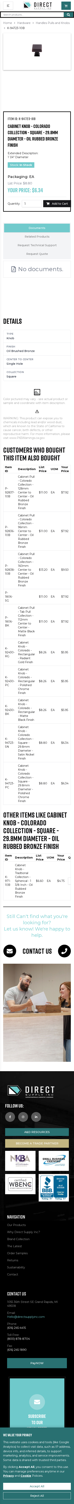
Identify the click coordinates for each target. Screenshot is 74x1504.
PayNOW (37, 1363)
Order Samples (17, 1253)
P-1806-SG (9, 596)
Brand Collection (18, 1239)
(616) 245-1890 (17, 1350)
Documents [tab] (37, 228)
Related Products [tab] (37, 236)
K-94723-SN (9, 742)
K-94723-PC (9, 783)
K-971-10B (8, 881)
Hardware (24, 23)
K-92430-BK (10, 710)
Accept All (37, 1486)
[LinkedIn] (36, 1117)
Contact (12, 1274)
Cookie (26, 1476)
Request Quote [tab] (37, 254)
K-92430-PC (10, 681)
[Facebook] (10, 1117)
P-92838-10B (10, 569)
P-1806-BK (9, 621)
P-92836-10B (9, 531)
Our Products (16, 1225)
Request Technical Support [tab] (37, 245)
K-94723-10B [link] (16, 28)
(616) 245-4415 (16, 1328)
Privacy (8, 1476)
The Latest (14, 1246)
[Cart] (66, 6)
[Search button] (68, 14)
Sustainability (16, 1267)
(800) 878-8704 (18, 1339)
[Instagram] (23, 1117)
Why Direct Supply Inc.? (23, 1232)
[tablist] (37, 241)
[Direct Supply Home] (37, 6)
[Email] (9, 951)
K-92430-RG (10, 652)
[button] (37, 51)
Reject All (37, 1496)
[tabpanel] (37, 280)
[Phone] (64, 951)
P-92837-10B (9, 492)
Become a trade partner (37, 1143)
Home (7, 23)
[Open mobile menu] (8, 6)
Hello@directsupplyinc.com (26, 1317)
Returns (12, 1260)
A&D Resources (37, 1132)
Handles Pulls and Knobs (53, 23)
